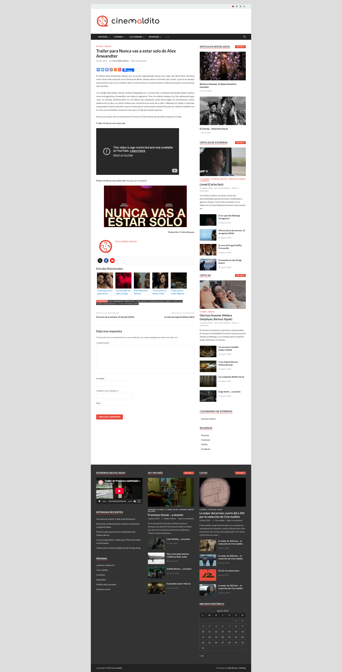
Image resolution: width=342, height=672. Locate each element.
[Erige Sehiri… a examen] (208, 392)
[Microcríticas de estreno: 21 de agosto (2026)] (208, 230)
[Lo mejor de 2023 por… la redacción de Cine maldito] (207, 585)
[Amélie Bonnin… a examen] (156, 569)
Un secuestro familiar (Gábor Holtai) (228, 348)
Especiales (101, 579)
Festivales (205, 181)
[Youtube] (233, 6)
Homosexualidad (156, 301)
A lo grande (135, 37)
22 (236, 637)
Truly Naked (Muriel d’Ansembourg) (228, 363)
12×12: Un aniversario (228, 570)
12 (216, 631)
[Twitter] (240, 6)
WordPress (232, 668)
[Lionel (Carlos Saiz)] (223, 162)
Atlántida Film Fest (219, 179)
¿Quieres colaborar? (105, 565)
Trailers (107, 46)
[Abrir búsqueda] (244, 37)
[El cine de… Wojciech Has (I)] (223, 110)
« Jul (201, 655)
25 (209, 642)
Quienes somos (103, 589)
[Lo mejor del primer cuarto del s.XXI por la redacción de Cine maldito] (222, 479)
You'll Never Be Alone (128, 304)
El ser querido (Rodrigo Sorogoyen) (229, 217)
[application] (119, 491)
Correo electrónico (108, 391)
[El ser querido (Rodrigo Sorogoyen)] (208, 215)
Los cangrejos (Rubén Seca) (231, 376)
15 (236, 631)
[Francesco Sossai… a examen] (171, 479)
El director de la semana (176, 510)
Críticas (211, 312)
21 (229, 637)
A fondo (118, 37)
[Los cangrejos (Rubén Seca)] (208, 377)
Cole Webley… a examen (178, 539)
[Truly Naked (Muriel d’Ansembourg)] (208, 362)
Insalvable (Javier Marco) (179, 583)
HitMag (242, 668)
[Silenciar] (134, 501)
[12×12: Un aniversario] (207, 571)
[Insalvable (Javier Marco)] (156, 584)
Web (98, 403)
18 (209, 637)
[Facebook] (236, 6)
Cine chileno (141, 301)
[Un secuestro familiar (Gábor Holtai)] (208, 347)
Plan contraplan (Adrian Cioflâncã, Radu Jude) (178, 555)
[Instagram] (244, 6)
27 (222, 642)
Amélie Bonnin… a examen (179, 568)
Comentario (103, 343)
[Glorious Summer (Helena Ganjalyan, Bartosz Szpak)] (223, 295)
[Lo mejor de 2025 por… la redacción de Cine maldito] (207, 541)
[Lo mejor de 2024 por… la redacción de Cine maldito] (207, 556)
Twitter (204, 444)
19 (216, 637)
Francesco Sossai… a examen (165, 514)
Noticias (102, 37)
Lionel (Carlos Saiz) (211, 184)
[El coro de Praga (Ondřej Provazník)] (208, 245)
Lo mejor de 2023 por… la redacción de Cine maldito (230, 587)
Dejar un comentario (139, 61)
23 (242, 637)
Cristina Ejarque (223, 188)
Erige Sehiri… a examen (229, 391)
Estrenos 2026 (207, 418)
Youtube (205, 435)
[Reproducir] (99, 501)
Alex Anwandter (116, 301)
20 (222, 637)
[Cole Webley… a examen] (156, 539)
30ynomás (154, 37)
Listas (219, 510)
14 (229, 631)
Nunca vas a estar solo (107, 304)
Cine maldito (102, 570)
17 (203, 637)
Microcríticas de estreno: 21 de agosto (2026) (231, 231)
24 (203, 642)
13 (222, 631)
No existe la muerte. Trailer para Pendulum (115, 519)
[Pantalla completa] (139, 501)
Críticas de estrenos (237, 179)
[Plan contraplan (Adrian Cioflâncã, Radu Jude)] (156, 554)
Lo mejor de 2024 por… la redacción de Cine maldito (230, 557)
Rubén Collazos (170, 518)
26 (216, 642)
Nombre (101, 379)
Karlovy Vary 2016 (174, 301)
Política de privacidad (106, 584)
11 (209, 631)
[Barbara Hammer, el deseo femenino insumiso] (223, 65)
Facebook (205, 439)
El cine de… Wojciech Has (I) (214, 128)
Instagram (205, 449)
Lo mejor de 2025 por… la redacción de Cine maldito (230, 542)
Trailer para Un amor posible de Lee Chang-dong (118, 548)
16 (242, 631)
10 (203, 631)
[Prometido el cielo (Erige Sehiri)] (208, 260)
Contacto (100, 574)
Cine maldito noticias (120, 61)
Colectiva (212, 510)
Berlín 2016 (130, 301)
